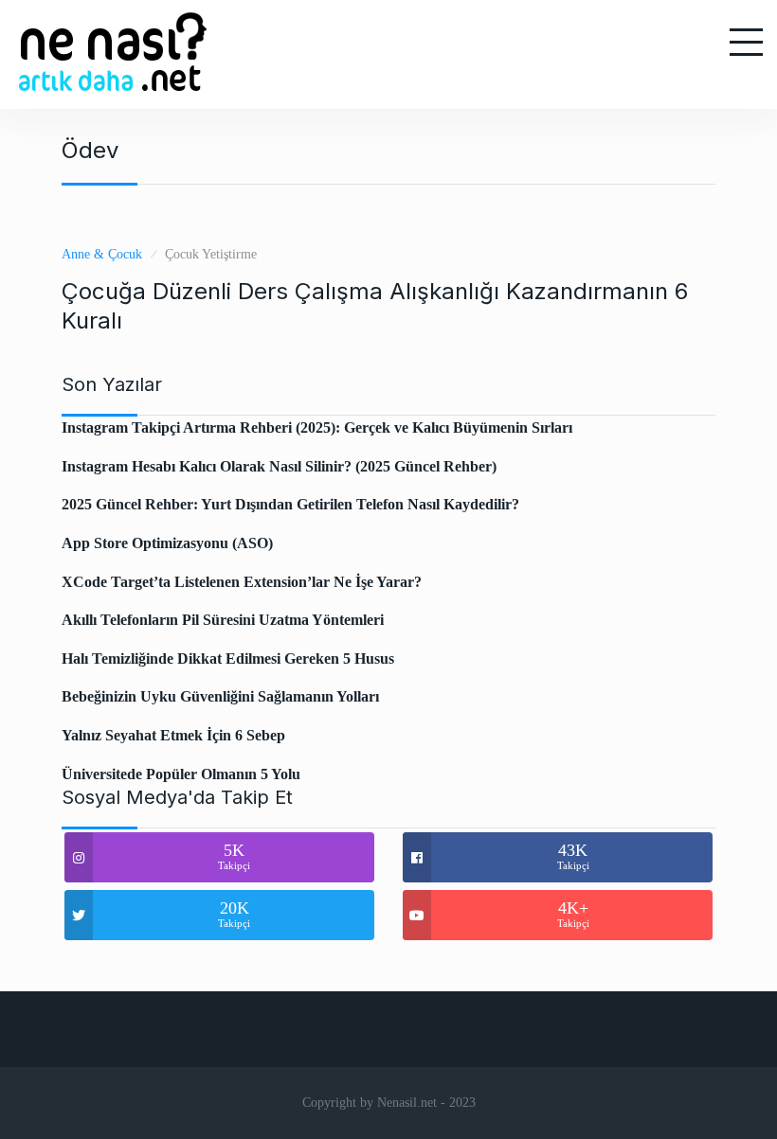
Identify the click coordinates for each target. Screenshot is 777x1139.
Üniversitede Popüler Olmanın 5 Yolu (181, 774)
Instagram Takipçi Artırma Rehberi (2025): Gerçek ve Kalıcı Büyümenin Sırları (317, 427)
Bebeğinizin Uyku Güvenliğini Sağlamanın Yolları (220, 696)
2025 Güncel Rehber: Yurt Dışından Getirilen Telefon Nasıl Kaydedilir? (290, 504)
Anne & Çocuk (102, 254)
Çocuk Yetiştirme (211, 254)
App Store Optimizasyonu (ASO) (167, 543)
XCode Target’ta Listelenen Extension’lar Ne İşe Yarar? (242, 582)
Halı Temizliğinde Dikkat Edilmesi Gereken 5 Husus (228, 658)
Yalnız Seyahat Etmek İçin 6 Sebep (173, 735)
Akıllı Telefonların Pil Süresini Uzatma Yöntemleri (223, 620)
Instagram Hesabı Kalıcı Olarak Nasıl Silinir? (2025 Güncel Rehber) (279, 466)
